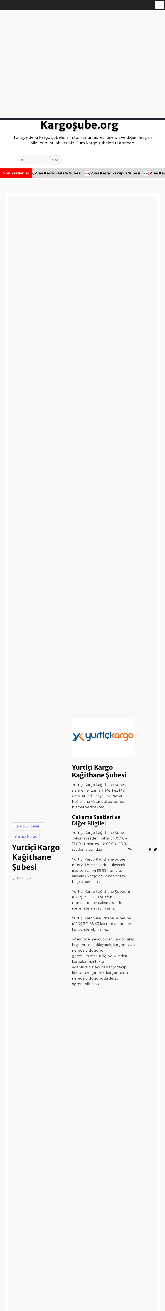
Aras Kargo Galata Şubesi (44, 173)
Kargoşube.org (79, 125)
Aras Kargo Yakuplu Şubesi (101, 173)
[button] (159, 5)
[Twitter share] (155, 849)
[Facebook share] (149, 849)
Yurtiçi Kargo (25, 837)
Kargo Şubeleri (27, 826)
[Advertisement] (82, 40)
